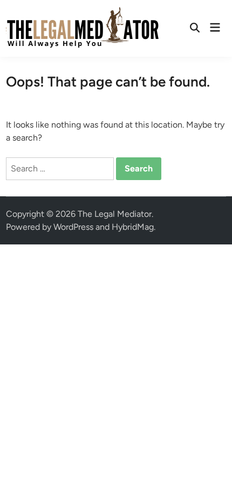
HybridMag (133, 227)
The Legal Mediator (115, 214)
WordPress (73, 227)
